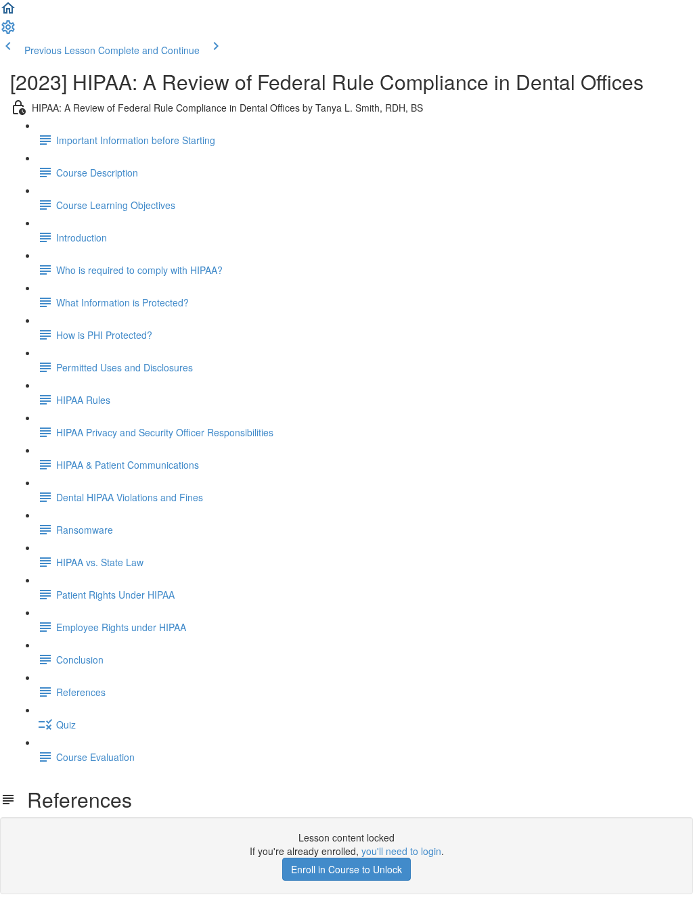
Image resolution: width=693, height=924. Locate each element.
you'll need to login (401, 851)
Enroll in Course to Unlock (346, 869)
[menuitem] (8, 31)
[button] (8, 12)
